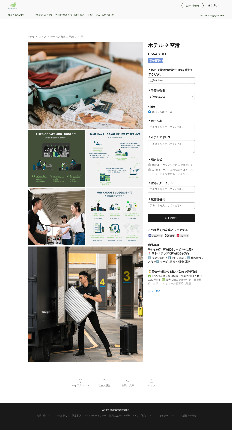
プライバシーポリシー (95, 415)
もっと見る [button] (154, 291)
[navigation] (214, 5)
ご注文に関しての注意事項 (67, 415)
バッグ (151, 385)
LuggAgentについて (167, 415)
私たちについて (105, 15)
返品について (148, 415)
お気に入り (128, 385)
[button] (13, 5)
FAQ (90, 15)
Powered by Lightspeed (116, 421)
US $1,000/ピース (162, 112)
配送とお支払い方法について (123, 415)
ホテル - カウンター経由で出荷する (172, 164)
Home (31, 36)
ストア (42, 36)
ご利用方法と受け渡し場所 (70, 15)
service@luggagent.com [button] (212, 15)
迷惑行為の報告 (188, 415)
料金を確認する (16, 15)
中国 (80, 36)
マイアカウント (80, 385)
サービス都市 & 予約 (40, 15)
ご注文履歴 (104, 385)
